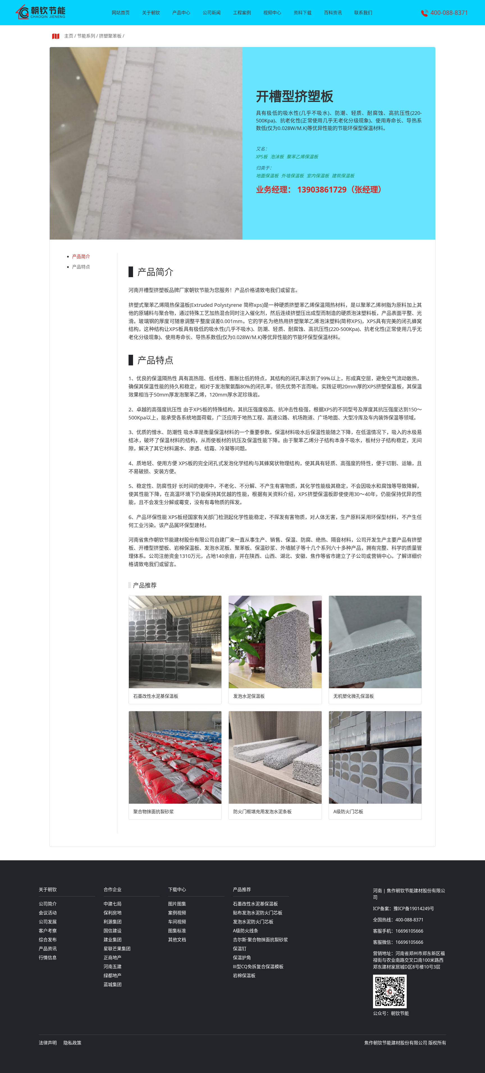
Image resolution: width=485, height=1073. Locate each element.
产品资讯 (48, 948)
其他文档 (177, 940)
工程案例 (242, 13)
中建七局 (113, 904)
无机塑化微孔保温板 (353, 696)
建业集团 (113, 940)
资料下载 (303, 13)
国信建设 (113, 931)
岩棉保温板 (244, 975)
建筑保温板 (343, 176)
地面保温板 (267, 176)
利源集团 (113, 922)
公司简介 (48, 904)
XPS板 (261, 157)
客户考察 (48, 931)
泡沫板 (277, 157)
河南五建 (113, 966)
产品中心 (181, 13)
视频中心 (272, 13)
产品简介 (81, 256)
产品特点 (81, 267)
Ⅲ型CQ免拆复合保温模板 (258, 966)
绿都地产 (113, 975)
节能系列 (86, 36)
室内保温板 (317, 176)
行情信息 (48, 957)
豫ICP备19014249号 (414, 908)
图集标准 (177, 931)
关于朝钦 (151, 13)
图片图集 (177, 904)
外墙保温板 (292, 176)
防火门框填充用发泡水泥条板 (262, 811)
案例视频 (177, 913)
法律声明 (48, 1043)
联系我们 (363, 13)
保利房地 (113, 913)
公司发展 (48, 922)
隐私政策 (72, 1043)
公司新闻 (212, 13)
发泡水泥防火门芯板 (253, 922)
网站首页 (121, 13)
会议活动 (48, 913)
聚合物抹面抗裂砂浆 (153, 811)
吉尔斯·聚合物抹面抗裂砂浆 (260, 940)
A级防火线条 (245, 931)
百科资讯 (333, 13)
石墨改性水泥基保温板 (155, 696)
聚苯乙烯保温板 (302, 157)
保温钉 (239, 948)
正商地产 (113, 957)
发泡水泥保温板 (249, 696)
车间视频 (177, 922)
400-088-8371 (449, 13)
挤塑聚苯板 (110, 36)
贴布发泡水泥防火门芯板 (257, 913)
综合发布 (48, 940)
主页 (68, 36)
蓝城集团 (113, 984)
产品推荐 (242, 890)
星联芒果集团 (117, 948)
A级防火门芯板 (348, 811)
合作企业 (113, 890)
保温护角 (242, 957)
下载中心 (177, 890)
